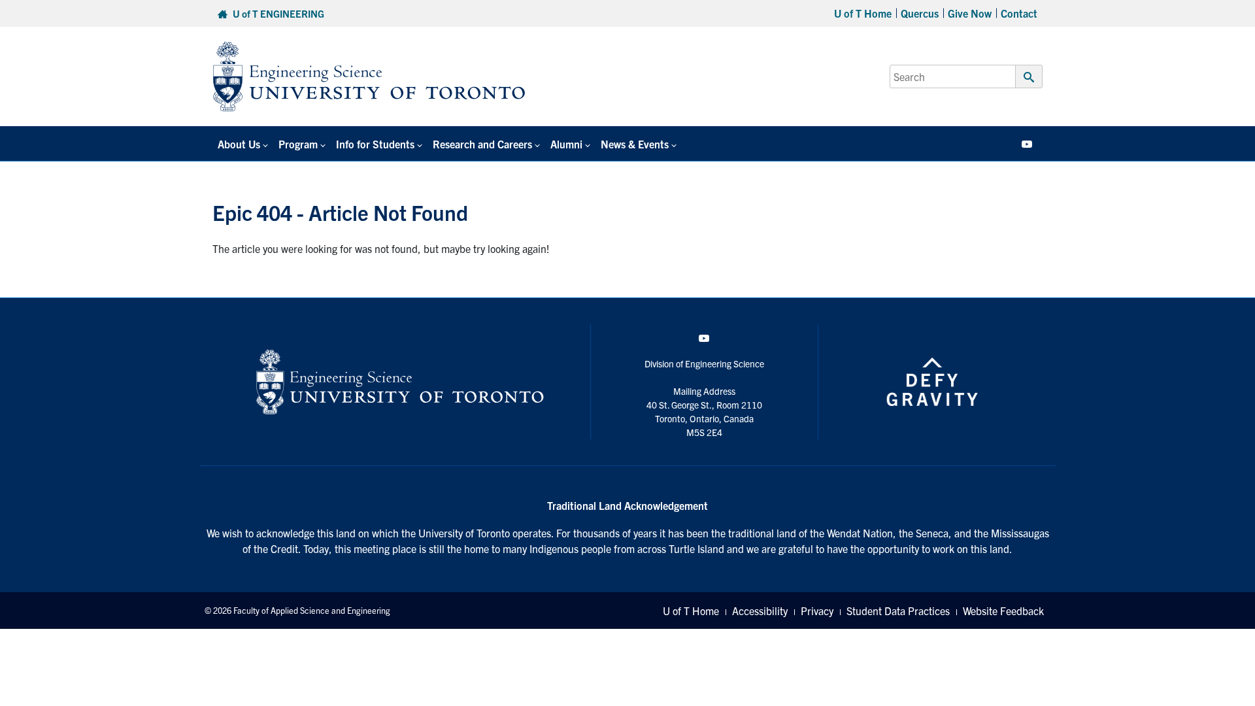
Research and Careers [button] (482, 143)
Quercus (920, 13)
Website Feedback (1003, 610)
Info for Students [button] (375, 143)
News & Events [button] (635, 143)
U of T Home (863, 13)
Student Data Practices (898, 610)
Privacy (817, 610)
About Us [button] (239, 143)
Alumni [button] (566, 143)
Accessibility (760, 610)
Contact (1019, 13)
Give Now (970, 13)
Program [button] (298, 143)
